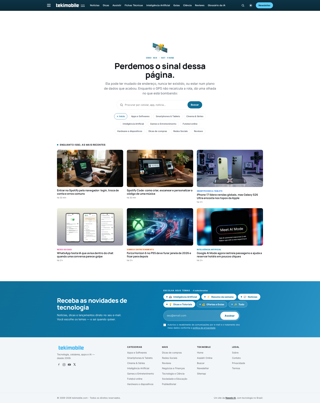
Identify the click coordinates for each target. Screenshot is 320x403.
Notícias (95, 5)
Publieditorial (169, 384)
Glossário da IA (216, 5)
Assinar (229, 315)
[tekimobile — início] (70, 5)
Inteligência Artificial (158, 5)
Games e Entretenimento (163, 123)
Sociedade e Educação (174, 378)
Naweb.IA (231, 397)
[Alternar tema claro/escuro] (251, 5)
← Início (121, 116)
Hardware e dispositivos (129, 131)
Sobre (235, 352)
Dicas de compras (157, 131)
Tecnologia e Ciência (173, 373)
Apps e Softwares (140, 116)
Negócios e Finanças (173, 368)
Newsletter (264, 5)
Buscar (195, 104)
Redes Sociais (180, 131)
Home (200, 352)
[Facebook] (58, 364)
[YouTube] (69, 364)
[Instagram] (64, 364)
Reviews (199, 5)
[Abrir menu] (49, 5)
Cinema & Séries (194, 116)
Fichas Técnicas (134, 5)
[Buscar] (243, 5)
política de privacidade (204, 328)
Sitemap (201, 373)
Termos (236, 368)
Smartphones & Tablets (168, 116)
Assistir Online (204, 357)
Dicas (106, 5)
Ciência (187, 5)
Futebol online (190, 123)
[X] (74, 364)
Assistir (116, 5)
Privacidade (238, 363)
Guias (176, 5)
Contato (236, 357)
